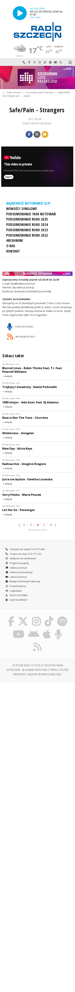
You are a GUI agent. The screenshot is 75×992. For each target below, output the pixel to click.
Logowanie (15, 590)
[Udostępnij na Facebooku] (29, 134)
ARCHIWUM (14, 240)
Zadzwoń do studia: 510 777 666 (27, 549)
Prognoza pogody (19, 563)
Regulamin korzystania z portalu (40, 669)
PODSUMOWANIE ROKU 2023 (27, 229)
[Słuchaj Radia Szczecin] (19, 13)
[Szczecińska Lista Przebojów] (37, 77)
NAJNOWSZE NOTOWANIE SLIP (28, 203)
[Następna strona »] (55, 525)
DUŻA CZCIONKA (18, 595)
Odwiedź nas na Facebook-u (29, 62)
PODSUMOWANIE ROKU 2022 (27, 235)
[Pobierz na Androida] (33, 629)
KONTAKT (13, 251)
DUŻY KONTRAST (18, 599)
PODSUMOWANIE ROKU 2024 (27, 224)
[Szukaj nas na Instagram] (36, 617)
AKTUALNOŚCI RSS (25, 336)
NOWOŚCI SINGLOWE (21, 208)
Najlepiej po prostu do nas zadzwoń (24, 62)
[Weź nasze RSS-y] (37, 642)
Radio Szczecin (14, 92)
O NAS (10, 245)
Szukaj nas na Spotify (50, 62)
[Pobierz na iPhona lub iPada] (47, 629)
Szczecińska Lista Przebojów (39, 92)
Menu (70, 62)
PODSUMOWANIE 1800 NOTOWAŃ (31, 214)
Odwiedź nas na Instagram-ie (39, 62)
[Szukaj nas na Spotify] (62, 617)
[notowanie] (37, 273)
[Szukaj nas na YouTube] (18, 629)
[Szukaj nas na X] (23, 617)
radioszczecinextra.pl (20, 572)
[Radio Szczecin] (37, 32)
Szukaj (60, 62)
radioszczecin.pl (18, 567)
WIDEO (27, 96)
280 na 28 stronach (37, 529)
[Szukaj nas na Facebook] (11, 617)
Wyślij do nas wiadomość (55, 62)
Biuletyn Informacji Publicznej (24, 581)
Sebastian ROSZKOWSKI (37, 123)
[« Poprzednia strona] (20, 525)
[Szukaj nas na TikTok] (49, 617)
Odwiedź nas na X (34, 62)
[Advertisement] (37, 723)
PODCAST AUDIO (24, 326)
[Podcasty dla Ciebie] (58, 629)
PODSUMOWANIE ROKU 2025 (27, 219)
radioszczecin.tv (18, 576)
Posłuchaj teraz (17, 586)
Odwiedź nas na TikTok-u (45, 62)
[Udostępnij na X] (36, 134)
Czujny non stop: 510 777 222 (25, 553)
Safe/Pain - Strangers (37, 110)
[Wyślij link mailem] (45, 134)
